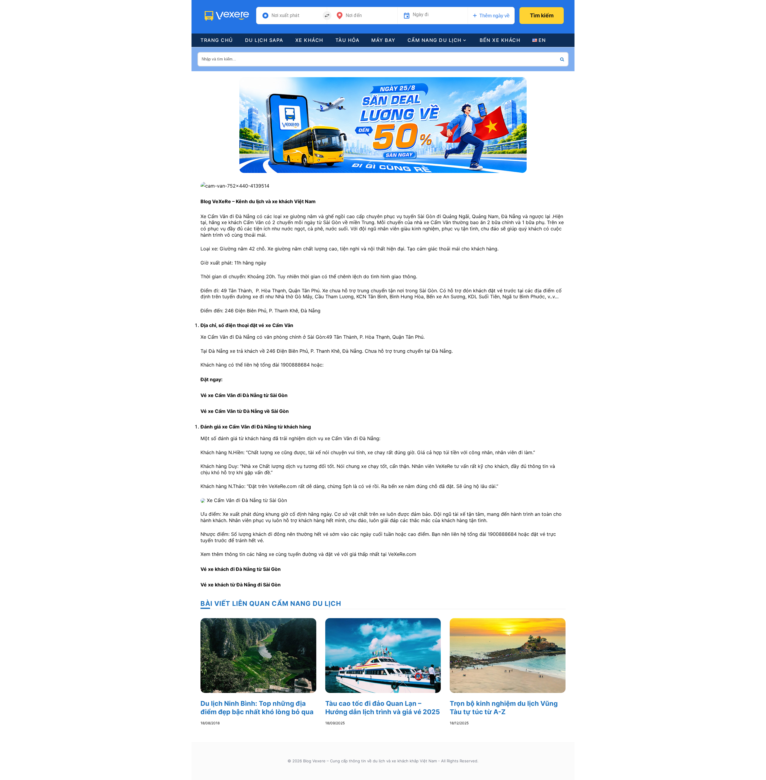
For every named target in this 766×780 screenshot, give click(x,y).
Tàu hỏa (347, 40)
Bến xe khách (500, 40)
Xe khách (309, 40)
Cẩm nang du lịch (435, 40)
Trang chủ (216, 40)
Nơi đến (354, 15)
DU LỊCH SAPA (264, 40)
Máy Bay (383, 40)
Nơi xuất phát (285, 15)
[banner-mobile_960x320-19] (383, 124)
